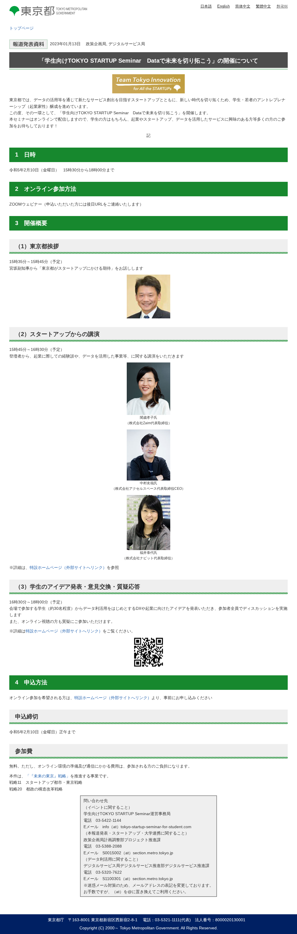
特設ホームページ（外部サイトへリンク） (68, 567)
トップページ (21, 28)
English (223, 6)
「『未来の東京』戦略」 (48, 776)
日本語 (206, 6)
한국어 (282, 6)
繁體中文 (263, 6)
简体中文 (242, 6)
